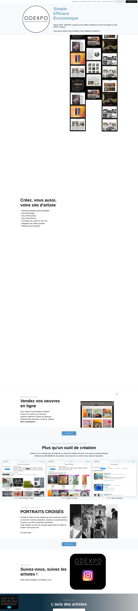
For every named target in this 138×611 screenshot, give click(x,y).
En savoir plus (25, 533)
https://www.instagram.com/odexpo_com (35, 580)
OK (9, 607)
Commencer (69, 433)
